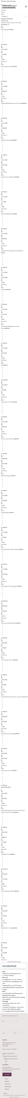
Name (8, 22)
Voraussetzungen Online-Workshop (10, 549)
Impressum (8, 1084)
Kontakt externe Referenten (8, 177)
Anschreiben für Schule (7, 402)
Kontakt (7, 1089)
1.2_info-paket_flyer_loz (7, 660)
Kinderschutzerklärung (7, 140)
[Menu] (26, 6)
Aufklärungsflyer (5, 512)
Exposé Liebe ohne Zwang (8, 439)
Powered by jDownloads (14, 961)
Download (3, 61)
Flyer (2, 365)
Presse (6, 1078)
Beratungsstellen (5, 29)
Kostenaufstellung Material (8, 891)
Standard (3, 22)
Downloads (18, 22)
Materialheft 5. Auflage (7, 928)
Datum (12, 22)
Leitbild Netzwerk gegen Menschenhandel (12, 250)
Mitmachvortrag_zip (6, 475)
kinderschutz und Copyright (8, 733)
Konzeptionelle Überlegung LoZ (9, 586)
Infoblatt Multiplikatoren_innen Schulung (12, 103)
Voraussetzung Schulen (7, 66)
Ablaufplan (4, 289)
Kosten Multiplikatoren (7, 214)
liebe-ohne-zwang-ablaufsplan (9, 623)
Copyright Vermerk (6, 854)
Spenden (7, 1074)
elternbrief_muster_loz (7, 770)
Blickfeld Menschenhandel (9, 1053)
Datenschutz (8, 1086)
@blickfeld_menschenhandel (11, 1056)
